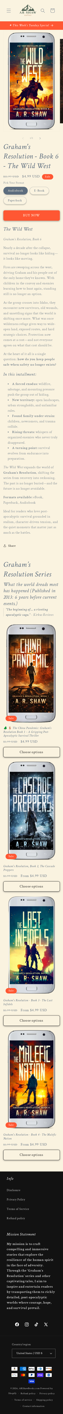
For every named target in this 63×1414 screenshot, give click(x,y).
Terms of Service (18, 1209)
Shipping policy (44, 1399)
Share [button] (12, 546)
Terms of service (23, 1399)
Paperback (15, 200)
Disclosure (13, 1190)
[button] (8, 10)
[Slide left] (23, 138)
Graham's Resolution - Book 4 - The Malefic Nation (29, 1136)
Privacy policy (47, 1393)
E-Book (39, 191)
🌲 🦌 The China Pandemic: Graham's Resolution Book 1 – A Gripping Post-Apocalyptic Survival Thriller (27, 732)
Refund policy (16, 1218)
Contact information (33, 1406)
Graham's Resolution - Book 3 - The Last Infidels (27, 1002)
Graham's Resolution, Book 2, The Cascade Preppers (29, 868)
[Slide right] (40, 138)
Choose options (31, 752)
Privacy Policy (16, 1199)
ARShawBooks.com (29, 1388)
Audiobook (15, 191)
